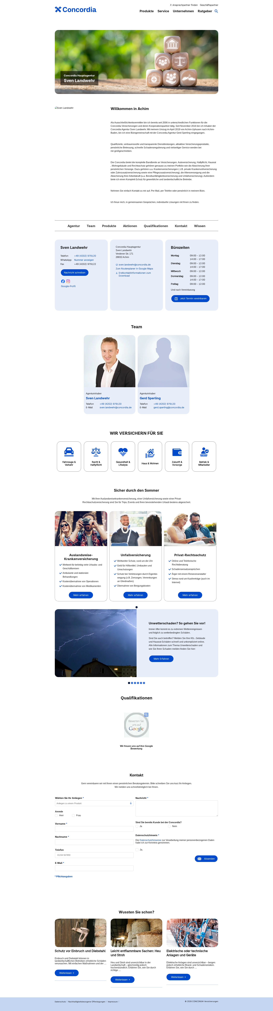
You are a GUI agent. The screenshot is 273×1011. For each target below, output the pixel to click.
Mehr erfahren (80, 595)
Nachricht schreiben (74, 272)
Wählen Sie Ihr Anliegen (69, 798)
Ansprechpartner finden (185, 5)
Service (163, 11)
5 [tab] (141, 683)
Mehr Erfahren (161, 658)
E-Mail (59, 863)
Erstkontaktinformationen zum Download (135, 274)
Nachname (62, 836)
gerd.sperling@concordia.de (169, 407)
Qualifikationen (156, 226)
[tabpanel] (82, 556)
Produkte (147, 11)
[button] (69, 456)
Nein (174, 826)
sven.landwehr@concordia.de (135, 264)
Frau (78, 815)
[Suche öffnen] (216, 12)
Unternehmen (183, 11)
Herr (61, 815)
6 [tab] (144, 683)
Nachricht (142, 798)
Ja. (141, 849)
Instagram (68, 281)
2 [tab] (132, 683)
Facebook (63, 281)
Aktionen (130, 226)
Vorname (61, 823)
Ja (141, 826)
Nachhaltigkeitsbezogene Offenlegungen (87, 1001)
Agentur (74, 226)
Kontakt (181, 226)
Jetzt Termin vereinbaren (192, 298)
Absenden (209, 858)
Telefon (59, 849)
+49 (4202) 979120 (85, 255)
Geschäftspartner (209, 5)
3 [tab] (135, 683)
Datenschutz (60, 1001)
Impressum (113, 1001)
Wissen (199, 226)
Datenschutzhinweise (150, 840)
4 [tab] (138, 683)
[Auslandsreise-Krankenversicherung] (81, 528)
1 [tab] (137, 607)
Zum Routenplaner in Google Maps (134, 268)
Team (91, 226)
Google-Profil (68, 286)
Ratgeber (205, 11)
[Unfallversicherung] (135, 528)
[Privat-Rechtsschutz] (190, 528)
